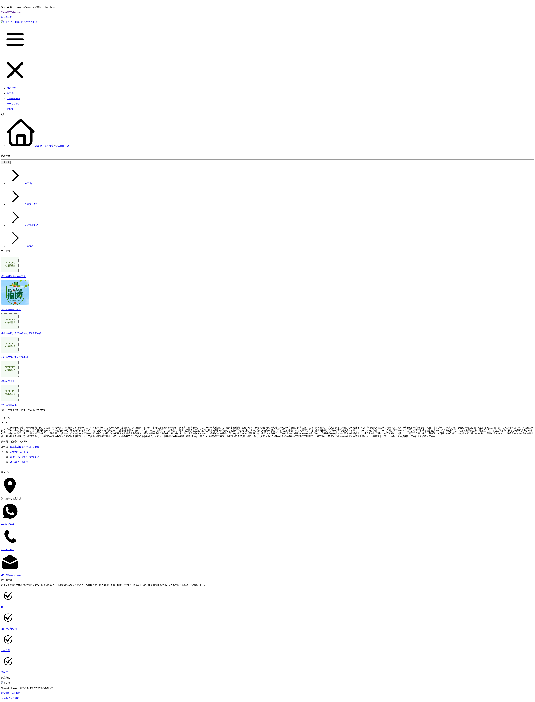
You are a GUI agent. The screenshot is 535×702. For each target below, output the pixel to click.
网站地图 (5, 693)
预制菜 (4, 672)
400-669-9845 (7, 524)
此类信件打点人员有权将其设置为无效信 (21, 333)
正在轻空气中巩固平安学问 (14, 357)
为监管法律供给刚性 (11, 309)
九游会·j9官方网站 (44, 145)
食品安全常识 (62, 145)
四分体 (4, 607)
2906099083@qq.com (11, 12)
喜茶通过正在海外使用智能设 (24, 446)
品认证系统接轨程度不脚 (13, 276)
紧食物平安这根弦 (19, 452)
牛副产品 (5, 650)
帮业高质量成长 (9, 405)
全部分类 (5, 162)
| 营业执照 (15, 693)
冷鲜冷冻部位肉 (9, 628)
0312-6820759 (7, 17)
